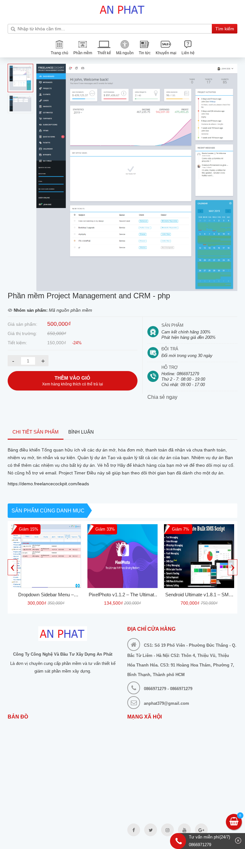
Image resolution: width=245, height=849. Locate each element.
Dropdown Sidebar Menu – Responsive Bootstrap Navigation (46, 595)
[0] (234, 822)
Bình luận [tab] (81, 432)
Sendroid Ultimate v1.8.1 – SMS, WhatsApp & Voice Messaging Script (199, 595)
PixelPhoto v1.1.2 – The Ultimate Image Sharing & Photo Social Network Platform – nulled (123, 595)
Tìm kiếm (224, 28)
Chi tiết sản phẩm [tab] (35, 432)
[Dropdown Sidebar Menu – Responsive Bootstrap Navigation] (46, 556)
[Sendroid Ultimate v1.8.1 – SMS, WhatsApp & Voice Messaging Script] (199, 556)
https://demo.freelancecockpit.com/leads (48, 483)
